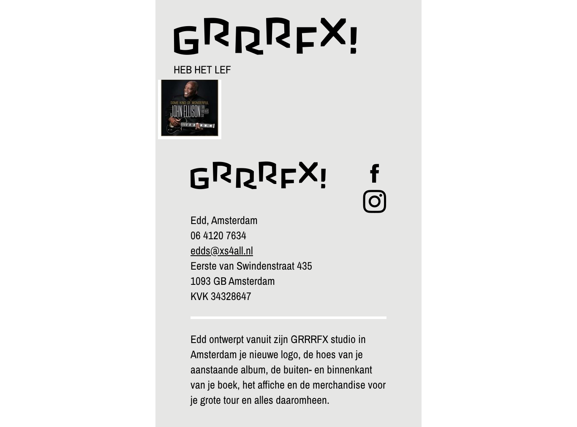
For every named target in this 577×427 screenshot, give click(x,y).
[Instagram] (374, 209)
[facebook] (374, 180)
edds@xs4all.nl (222, 250)
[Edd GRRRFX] (257, 29)
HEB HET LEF (202, 69)
